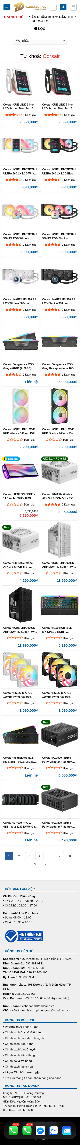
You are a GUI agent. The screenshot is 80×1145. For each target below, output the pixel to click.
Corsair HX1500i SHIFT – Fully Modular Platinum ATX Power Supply (57, 824)
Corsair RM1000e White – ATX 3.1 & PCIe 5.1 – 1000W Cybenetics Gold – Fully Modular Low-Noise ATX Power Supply (19, 564)
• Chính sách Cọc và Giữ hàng (22, 1032)
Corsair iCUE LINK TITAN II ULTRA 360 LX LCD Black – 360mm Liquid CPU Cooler (59, 171)
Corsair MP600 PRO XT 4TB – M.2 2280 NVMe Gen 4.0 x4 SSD (20, 824)
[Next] (45, 864)
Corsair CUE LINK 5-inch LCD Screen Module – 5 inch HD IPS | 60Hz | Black (59, 106)
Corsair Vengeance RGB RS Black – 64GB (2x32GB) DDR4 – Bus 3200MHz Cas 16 (20, 759)
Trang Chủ (13, 17)
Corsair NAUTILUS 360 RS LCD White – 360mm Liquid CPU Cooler (19, 301)
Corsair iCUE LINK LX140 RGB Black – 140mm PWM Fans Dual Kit (58, 431)
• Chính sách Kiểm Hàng (19, 1055)
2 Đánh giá (68, 179)
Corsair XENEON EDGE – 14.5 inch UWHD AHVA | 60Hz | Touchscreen (19, 496)
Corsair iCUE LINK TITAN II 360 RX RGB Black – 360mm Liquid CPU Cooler (59, 236)
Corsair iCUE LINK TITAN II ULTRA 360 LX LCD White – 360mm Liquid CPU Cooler (20, 171)
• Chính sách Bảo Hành (18, 1043)
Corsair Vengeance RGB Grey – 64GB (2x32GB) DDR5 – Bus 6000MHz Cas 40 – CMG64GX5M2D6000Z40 (19, 366)
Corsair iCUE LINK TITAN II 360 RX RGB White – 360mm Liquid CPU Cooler (20, 236)
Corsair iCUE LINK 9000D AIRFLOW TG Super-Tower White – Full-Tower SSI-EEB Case (59, 564)
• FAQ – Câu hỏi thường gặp (21, 1072)
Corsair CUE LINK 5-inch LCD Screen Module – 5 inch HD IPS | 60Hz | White (20, 106)
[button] (6, 7)
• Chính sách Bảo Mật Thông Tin (24, 1038)
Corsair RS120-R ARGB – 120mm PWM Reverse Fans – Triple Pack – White (20, 694)
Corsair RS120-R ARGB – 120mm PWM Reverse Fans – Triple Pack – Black (59, 694)
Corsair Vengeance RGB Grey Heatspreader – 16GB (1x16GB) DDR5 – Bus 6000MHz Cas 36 (58, 366)
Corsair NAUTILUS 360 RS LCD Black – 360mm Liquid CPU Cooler (58, 301)
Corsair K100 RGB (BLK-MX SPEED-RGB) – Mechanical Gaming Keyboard (57, 629)
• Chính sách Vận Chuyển (20, 1049)
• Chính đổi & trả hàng (17, 1060)
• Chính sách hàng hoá (18, 1066)
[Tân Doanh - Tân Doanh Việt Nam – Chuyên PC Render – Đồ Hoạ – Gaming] (30, 7)
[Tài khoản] (63, 7)
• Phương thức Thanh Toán (20, 1026)
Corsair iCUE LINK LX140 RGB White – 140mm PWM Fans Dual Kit (20, 431)
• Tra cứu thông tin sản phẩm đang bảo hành (32, 1077)
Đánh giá (29, 439)
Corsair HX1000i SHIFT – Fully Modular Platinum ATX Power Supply (57, 759)
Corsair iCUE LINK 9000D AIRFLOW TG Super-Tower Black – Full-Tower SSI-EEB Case (20, 629)
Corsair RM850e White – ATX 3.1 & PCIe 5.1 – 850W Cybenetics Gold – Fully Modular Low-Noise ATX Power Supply (59, 496)
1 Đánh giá (29, 115)
